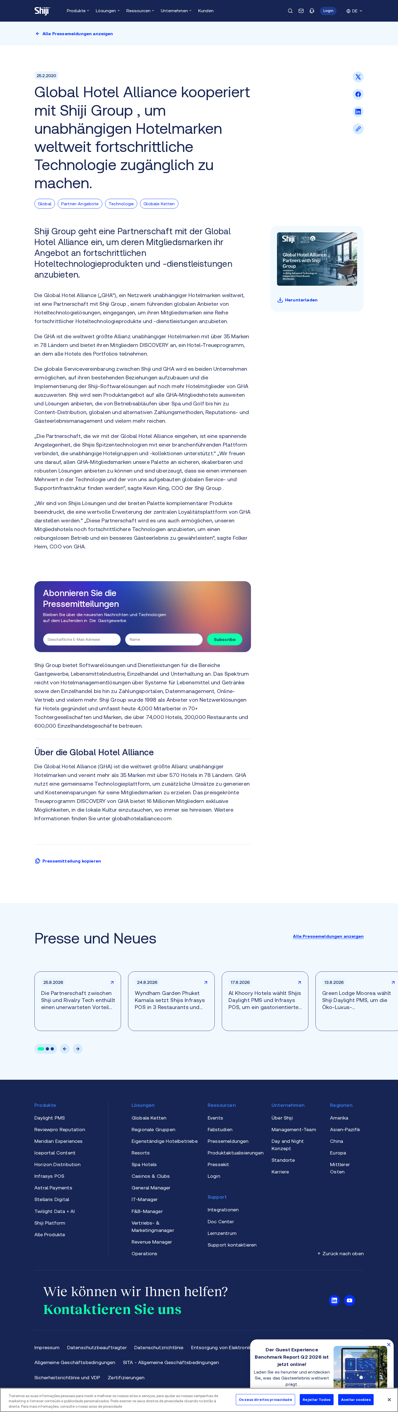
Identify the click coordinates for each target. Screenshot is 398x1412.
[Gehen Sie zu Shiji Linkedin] (334, 1300)
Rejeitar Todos (316, 1399)
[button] (328, 11)
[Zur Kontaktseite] (301, 11)
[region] (199, 1400)
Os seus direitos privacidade (265, 1399)
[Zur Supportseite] (312, 11)
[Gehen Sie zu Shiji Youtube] (349, 1300)
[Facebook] (358, 98)
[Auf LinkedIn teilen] (358, 115)
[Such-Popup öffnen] (290, 11)
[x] (358, 80)
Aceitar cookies (356, 1399)
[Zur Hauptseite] (42, 11)
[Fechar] (389, 1400)
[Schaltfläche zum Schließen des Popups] (389, 1344)
